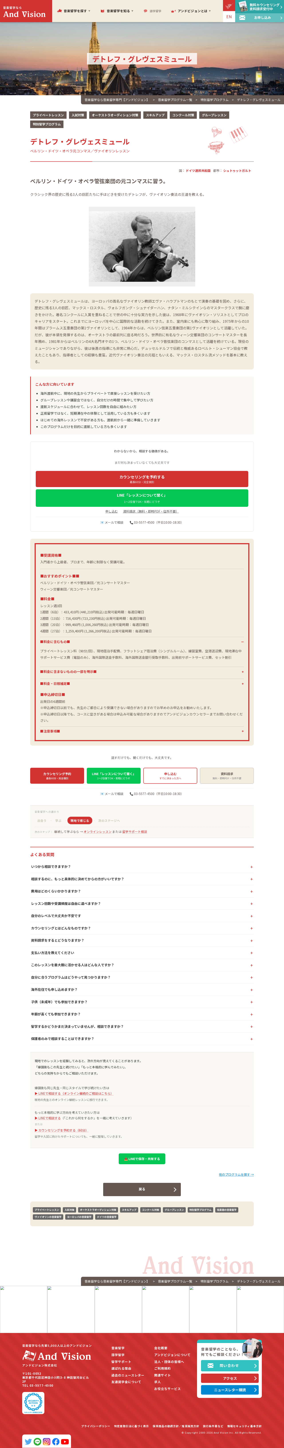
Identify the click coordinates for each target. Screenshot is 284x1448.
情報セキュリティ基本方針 (244, 1426)
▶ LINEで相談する (48, 1118)
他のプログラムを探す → (236, 1174)
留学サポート (121, 1362)
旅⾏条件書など (213, 1426)
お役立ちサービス (167, 1389)
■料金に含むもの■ (55, 641)
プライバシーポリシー (95, 1426)
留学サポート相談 (134, 831)
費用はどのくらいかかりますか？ (56, 891)
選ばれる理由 (121, 1368)
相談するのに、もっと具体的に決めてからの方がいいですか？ (77, 879)
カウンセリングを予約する (142, 479)
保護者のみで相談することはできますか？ (62, 1038)
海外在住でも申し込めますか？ (54, 989)
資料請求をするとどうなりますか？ (57, 940)
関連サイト (162, 1375)
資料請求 (227, 776)
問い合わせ (229, 1365)
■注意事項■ (50, 731)
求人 (157, 1382)
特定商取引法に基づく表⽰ (131, 1426)
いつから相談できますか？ (51, 866)
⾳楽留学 (118, 1348)
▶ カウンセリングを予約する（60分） (62, 1130)
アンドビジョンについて (172, 1355)
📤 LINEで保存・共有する (142, 1158)
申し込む (111, 511)
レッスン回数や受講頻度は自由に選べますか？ (66, 903)
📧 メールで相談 (111, 522)
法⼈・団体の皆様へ (169, 1362)
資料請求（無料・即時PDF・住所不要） (151, 511)
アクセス (230, 1378)
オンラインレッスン (98, 831)
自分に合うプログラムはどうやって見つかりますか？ (71, 977)
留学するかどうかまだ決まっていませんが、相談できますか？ (77, 1026)
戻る (142, 1189)
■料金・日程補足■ (55, 683)
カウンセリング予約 (57, 776)
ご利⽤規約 (162, 1368)
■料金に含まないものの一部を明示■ (68, 671)
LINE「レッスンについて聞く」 (142, 497)
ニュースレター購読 (230, 1389)
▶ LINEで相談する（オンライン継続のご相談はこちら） (74, 1093)
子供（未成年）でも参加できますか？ (59, 1001)
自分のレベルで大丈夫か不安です (56, 915)
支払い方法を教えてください (52, 952)
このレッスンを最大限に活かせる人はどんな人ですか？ (72, 964)
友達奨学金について (126, 1382)
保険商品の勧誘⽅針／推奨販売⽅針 (176, 1426)
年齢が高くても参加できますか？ (56, 1014)
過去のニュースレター (127, 1375)
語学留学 (118, 1355)
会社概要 (161, 1348)
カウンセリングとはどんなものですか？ (61, 928)
